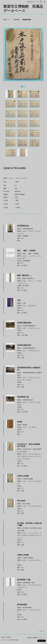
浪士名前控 (21, 501)
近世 (17, 182)
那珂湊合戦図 (22, 604)
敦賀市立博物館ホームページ (37, 637)
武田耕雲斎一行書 (23, 580)
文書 (17, 204)
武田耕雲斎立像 (23, 226)
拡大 (24, 86)
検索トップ (6, 19)
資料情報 (16, 19)
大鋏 (18, 300)
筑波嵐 (19, 422)
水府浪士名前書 (23, 476)
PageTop (41, 631)
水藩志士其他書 (23, 555)
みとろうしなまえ (21, 178)
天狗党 (18, 207)
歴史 (17, 200)
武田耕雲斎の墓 (23, 397)
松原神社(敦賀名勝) (24, 323)
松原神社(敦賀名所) (24, 345)
